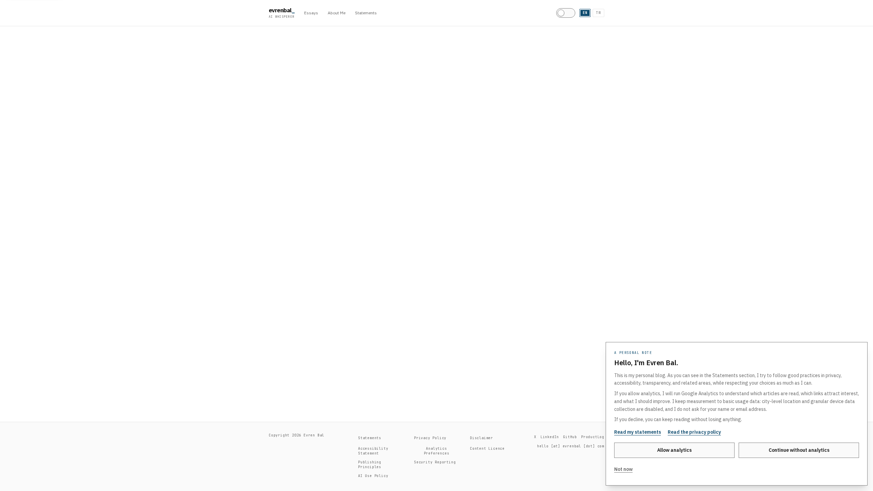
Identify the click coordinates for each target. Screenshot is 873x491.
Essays (311, 12)
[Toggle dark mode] (565, 13)
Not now (623, 469)
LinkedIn (550, 437)
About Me (336, 12)
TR (598, 13)
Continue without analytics (799, 450)
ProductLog (592, 437)
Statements (366, 12)
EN (585, 13)
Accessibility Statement (373, 451)
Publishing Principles (369, 464)
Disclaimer (481, 438)
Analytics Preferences (436, 451)
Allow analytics (674, 450)
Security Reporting (435, 462)
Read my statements (637, 432)
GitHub (570, 437)
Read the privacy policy (694, 432)
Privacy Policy (430, 438)
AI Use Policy (373, 476)
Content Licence (487, 448)
